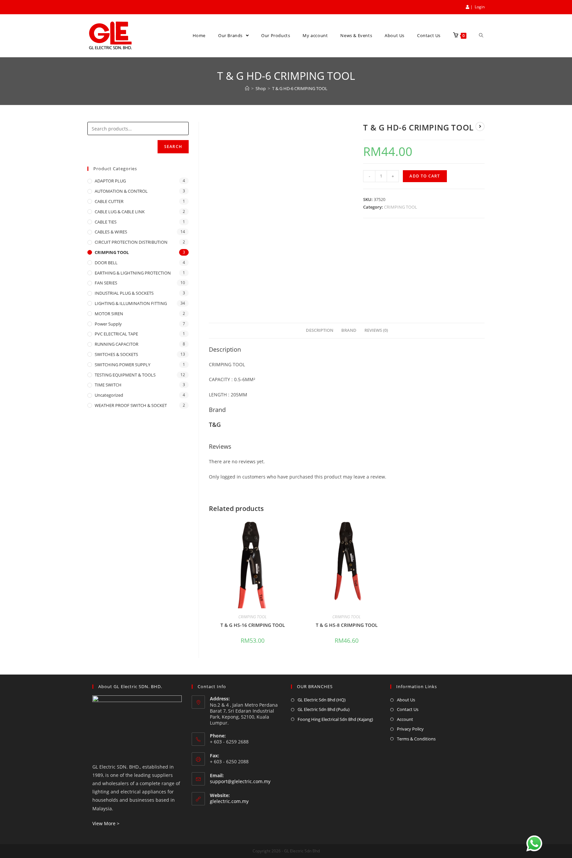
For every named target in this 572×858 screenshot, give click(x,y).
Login (480, 7)
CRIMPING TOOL (400, 207)
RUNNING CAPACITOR (116, 344)
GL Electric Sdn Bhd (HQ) (322, 700)
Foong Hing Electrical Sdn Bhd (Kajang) (335, 719)
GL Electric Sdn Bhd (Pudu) (324, 709)
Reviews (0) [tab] (376, 330)
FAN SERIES (106, 283)
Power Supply (108, 324)
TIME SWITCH (108, 385)
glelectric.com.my (229, 801)
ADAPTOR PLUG (110, 181)
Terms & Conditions (416, 739)
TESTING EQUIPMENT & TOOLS (125, 375)
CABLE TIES (106, 222)
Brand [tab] (349, 330)
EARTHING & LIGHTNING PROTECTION (133, 273)
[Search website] (481, 35)
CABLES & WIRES (111, 232)
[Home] (247, 88)
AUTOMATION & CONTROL (121, 191)
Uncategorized (109, 395)
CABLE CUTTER (109, 201)
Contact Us (407, 709)
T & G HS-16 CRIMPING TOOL (252, 625)
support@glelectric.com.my (240, 781)
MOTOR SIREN (109, 314)
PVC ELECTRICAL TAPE (116, 334)
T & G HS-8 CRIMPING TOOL (347, 625)
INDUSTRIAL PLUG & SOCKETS (124, 293)
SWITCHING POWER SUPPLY (122, 365)
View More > (105, 823)
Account (405, 719)
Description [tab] (319, 330)
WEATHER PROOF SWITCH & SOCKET (131, 405)
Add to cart (424, 176)
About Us (406, 700)
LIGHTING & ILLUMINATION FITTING (131, 303)
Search (173, 146)
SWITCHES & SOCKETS (116, 354)
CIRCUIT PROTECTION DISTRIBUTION (131, 242)
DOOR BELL (106, 263)
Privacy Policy (410, 729)
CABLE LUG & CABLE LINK (120, 212)
